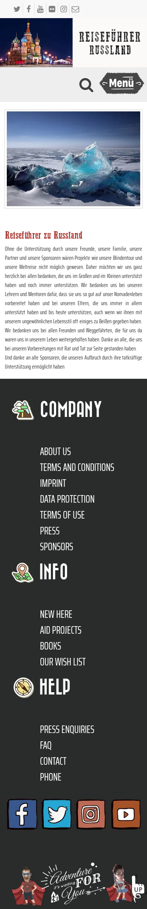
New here (56, 614)
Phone (50, 777)
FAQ (46, 745)
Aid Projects (60, 630)
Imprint (53, 483)
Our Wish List (63, 662)
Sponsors (56, 546)
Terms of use (62, 515)
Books (50, 646)
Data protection (67, 499)
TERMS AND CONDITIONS (77, 467)
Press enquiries (67, 729)
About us (55, 451)
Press (50, 531)
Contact (53, 761)
